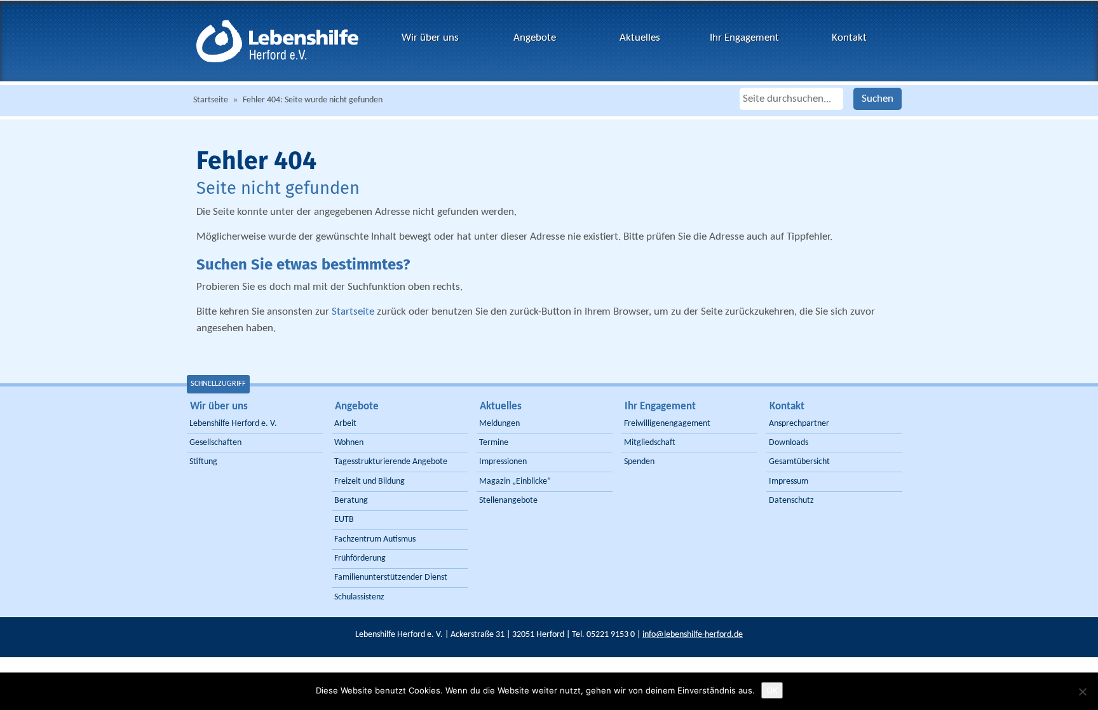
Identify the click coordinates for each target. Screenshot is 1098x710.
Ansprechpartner (799, 423)
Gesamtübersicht (799, 462)
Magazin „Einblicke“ (515, 481)
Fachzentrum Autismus (375, 539)
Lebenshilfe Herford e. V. (233, 423)
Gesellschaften (215, 442)
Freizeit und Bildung (369, 481)
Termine (493, 442)
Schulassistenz (359, 597)
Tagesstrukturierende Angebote (390, 462)
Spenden (639, 462)
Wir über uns (430, 37)
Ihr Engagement (744, 37)
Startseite (210, 100)
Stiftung (203, 462)
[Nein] (1082, 691)
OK (772, 690)
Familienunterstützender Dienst (390, 577)
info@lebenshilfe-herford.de (692, 635)
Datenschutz (791, 500)
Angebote (534, 37)
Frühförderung (360, 558)
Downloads (788, 442)
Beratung (351, 500)
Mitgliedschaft (649, 442)
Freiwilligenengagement (667, 423)
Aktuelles (640, 37)
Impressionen (503, 462)
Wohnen (348, 442)
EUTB (344, 519)
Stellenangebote (508, 500)
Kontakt (849, 37)
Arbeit (345, 423)
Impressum (788, 481)
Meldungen (499, 423)
